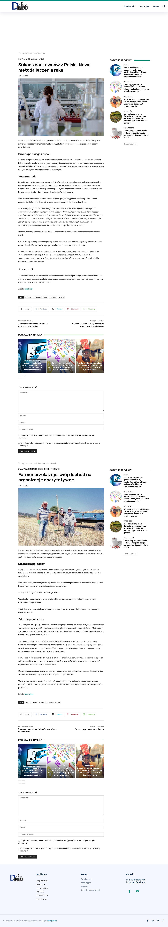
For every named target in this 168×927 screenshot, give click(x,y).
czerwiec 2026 (42, 888)
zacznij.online (51, 920)
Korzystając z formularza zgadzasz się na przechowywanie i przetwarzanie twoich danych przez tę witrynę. (60, 444)
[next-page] (23, 376)
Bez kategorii (129, 128)
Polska (21, 59)
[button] (163, 6)
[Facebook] (129, 891)
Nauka (42, 53)
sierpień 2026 (42, 881)
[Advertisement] (84, 31)
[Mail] (137, 891)
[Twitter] (163, 921)
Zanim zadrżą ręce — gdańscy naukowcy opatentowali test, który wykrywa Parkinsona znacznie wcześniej (32, 365)
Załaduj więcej (129, 144)
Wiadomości (34, 53)
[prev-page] (19, 376)
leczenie (28, 297)
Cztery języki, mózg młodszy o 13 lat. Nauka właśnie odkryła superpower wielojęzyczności (61, 366)
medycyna (37, 297)
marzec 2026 (42, 899)
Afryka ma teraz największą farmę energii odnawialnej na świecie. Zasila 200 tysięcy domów (90, 366)
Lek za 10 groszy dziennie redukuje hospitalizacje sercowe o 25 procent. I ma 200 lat (136, 134)
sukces (61, 297)
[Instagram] (153, 921)
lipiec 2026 (41, 884)
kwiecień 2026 (42, 895)
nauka (45, 297)
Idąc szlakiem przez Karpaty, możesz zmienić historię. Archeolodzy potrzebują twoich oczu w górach (135, 118)
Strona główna (23, 53)
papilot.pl (28, 289)
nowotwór (53, 297)
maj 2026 (40, 892)
